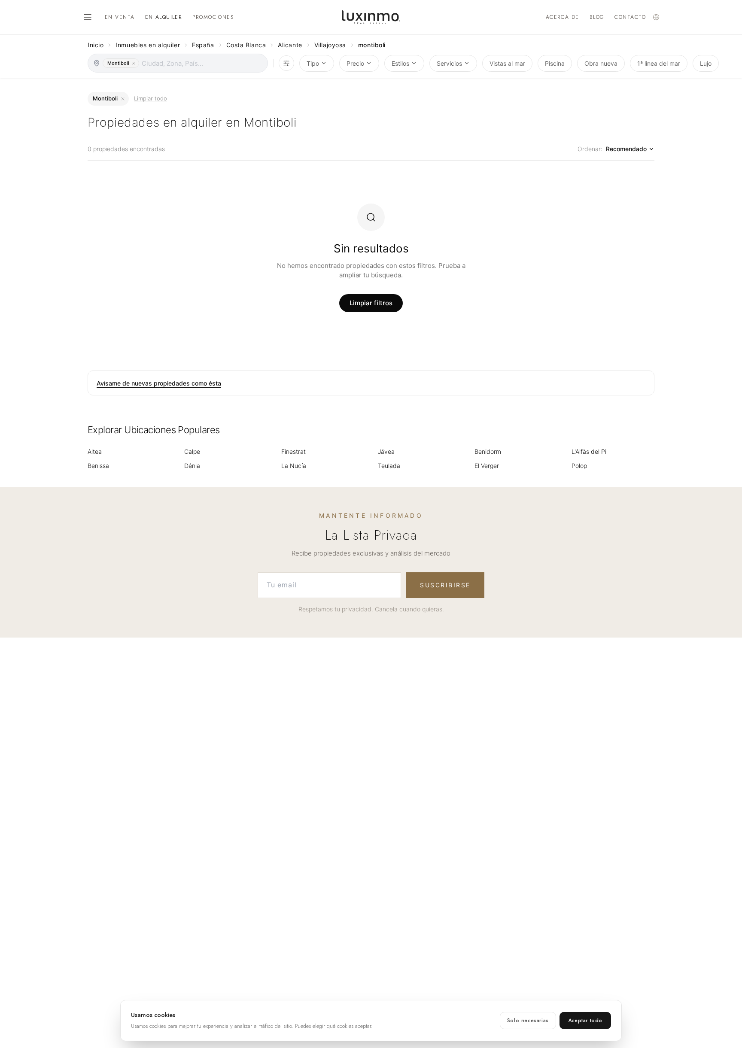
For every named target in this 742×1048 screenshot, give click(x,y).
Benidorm (487, 451)
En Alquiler (163, 17)
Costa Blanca (246, 45)
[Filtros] (286, 63)
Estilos (400, 63)
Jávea (386, 451)
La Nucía (293, 465)
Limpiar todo (150, 98)
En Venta (120, 17)
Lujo (706, 63)
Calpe (192, 451)
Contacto (630, 17)
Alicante (290, 45)
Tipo (313, 63)
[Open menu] (87, 17)
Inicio (95, 45)
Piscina (555, 63)
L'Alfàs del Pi (589, 451)
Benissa (98, 465)
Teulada (389, 465)
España (203, 45)
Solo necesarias (528, 1020)
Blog (597, 17)
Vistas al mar (507, 63)
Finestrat (293, 451)
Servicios (449, 63)
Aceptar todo (585, 1020)
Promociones (213, 17)
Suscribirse (445, 585)
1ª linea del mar (658, 63)
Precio (355, 63)
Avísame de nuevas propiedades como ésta (159, 383)
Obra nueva (600, 63)
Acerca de (562, 17)
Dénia (192, 465)
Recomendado (626, 148)
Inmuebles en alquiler (148, 45)
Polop (579, 465)
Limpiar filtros (371, 303)
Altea (95, 451)
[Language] (656, 17)
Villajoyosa (330, 45)
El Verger (486, 465)
